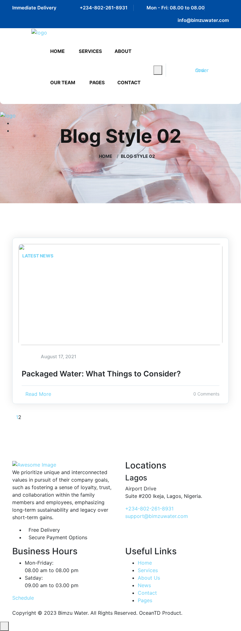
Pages (97, 82)
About (123, 51)
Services (90, 51)
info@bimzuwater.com (203, 20)
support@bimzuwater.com (156, 516)
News (144, 585)
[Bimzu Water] (39, 32)
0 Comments (206, 393)
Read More (38, 394)
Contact (129, 82)
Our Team (62, 82)
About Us (149, 578)
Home (57, 51)
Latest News (37, 255)
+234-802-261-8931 (103, 8)
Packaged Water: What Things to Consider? (101, 373)
